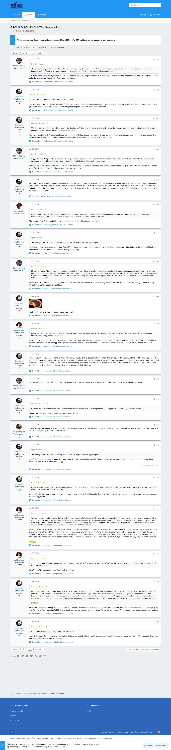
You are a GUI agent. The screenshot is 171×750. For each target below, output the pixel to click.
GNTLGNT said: (37, 95)
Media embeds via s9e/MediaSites (98, 738)
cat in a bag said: (37, 586)
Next (39, 53)
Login (89, 711)
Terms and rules (114, 732)
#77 (158, 508)
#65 (157, 180)
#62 (157, 90)
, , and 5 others (52, 82)
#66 (157, 205)
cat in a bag (19, 330)
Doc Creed (17, 31)
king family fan (19, 432)
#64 (157, 149)
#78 (157, 553)
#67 (157, 233)
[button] (51, 15)
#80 (157, 622)
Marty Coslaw (19, 66)
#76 (157, 478)
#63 (157, 118)
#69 (157, 297)
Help (136, 732)
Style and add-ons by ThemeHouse (69, 738)
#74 (158, 425)
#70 (157, 324)
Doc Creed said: (37, 64)
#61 (158, 59)
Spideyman (19, 211)
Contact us (14, 720)
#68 (157, 261)
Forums (13, 716)
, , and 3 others (52, 253)
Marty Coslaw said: (38, 123)
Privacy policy (127, 732)
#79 (157, 582)
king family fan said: (39, 482)
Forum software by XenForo (32, 738)
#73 (157, 399)
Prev (15, 53)
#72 (157, 379)
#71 (158, 354)
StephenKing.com (17, 711)
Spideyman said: (37, 238)
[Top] (155, 732)
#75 (157, 445)
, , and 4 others (52, 196)
